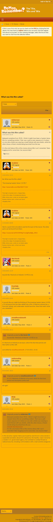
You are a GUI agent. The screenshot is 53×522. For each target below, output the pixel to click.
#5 (50, 298)
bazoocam (19, 427)
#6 (50, 330)
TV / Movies (15, 24)
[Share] (49, 127)
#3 (50, 223)
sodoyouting (16, 359)
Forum (7, 24)
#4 (50, 271)
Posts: (28, 127)
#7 (50, 371)
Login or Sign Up (45, 1)
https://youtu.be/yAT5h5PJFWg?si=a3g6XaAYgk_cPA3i (19, 233)
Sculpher (15, 163)
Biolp (13, 397)
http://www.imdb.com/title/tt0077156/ (15, 187)
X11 (10, 378)
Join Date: (15, 127)
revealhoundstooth (19, 318)
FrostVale (15, 286)
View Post (29, 335)
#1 (50, 132)
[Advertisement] (26, 64)
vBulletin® (41, 518)
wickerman (16, 120)
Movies (22, 24)
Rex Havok (15, 259)
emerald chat (11, 427)
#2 (50, 175)
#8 (50, 409)
